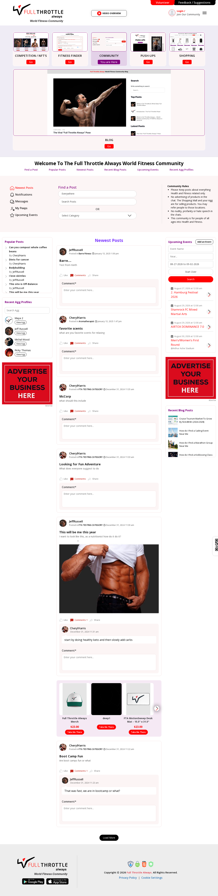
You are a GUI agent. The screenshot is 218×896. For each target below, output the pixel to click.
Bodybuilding (17, 267)
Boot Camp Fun (71, 756)
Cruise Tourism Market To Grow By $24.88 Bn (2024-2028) (195, 420)
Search (190, 279)
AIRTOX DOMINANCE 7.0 (187, 327)
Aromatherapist (86, 321)
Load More (109, 837)
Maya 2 (19, 318)
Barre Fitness (85, 253)
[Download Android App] (33, 881)
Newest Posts (85, 169)
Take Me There (74, 732)
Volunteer (162, 2)
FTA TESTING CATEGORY (91, 389)
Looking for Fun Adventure (80, 464)
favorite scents (71, 328)
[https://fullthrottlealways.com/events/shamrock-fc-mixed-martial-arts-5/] (209, 311)
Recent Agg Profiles (181, 169)
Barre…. (65, 261)
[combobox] (97, 193)
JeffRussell (18, 271)
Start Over (190, 271)
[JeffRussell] (63, 251)
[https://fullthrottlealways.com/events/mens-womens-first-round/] (209, 345)
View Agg (20, 322)
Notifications (23, 194)
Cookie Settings (151, 878)
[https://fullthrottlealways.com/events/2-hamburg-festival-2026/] (209, 294)
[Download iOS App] (57, 881)
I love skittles (17, 275)
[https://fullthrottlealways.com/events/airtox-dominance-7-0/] (209, 327)
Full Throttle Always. (139, 872)
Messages (21, 201)
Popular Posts (57, 169)
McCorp (65, 396)
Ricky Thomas (23, 350)
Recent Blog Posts (115, 169)
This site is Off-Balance (23, 284)
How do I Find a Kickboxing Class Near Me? (196, 456)
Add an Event (204, 241)
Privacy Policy (128, 878)
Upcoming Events (148, 169)
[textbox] (97, 201)
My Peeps (20, 208)
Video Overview (110, 14)
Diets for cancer (19, 259)
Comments (80, 275)
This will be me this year (24, 292)
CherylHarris (19, 255)
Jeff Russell (21, 328)
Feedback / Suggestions (194, 2)
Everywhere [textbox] (68, 193)
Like (66, 275)
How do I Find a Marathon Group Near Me (196, 444)
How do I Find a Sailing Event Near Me (193, 432)
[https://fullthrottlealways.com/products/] (156, 708)
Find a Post (31, 169)
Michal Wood (22, 339)
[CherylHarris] (63, 319)
